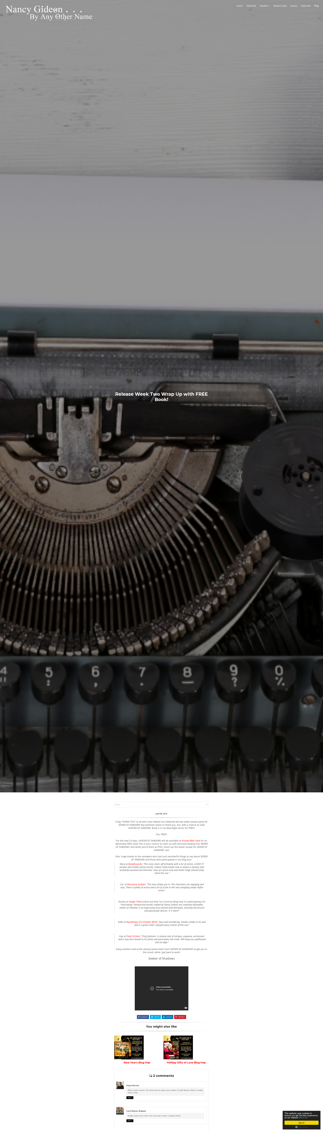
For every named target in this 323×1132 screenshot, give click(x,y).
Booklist (264, 5)
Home (240, 5)
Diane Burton (132, 1085)
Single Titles (135, 901)
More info (303, 1117)
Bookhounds (135, 863)
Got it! (301, 1122)
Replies (131, 1103)
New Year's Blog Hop (137, 1062)
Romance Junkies (136, 884)
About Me (251, 5)
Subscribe (306, 5)
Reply (130, 1098)
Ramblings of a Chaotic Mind (142, 921)
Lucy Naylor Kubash (136, 1111)
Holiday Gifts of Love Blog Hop (186, 1062)
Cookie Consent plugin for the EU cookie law (301, 1127)
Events (294, 5)
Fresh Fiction (133, 936)
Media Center (280, 5)
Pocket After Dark (191, 840)
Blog (316, 5)
